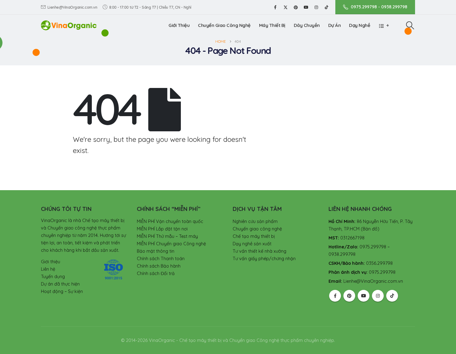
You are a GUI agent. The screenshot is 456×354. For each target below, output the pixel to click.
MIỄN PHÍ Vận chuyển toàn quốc (170, 221)
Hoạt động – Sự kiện (62, 291)
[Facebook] (275, 7)
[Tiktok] (326, 7)
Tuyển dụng (53, 276)
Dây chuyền (307, 25)
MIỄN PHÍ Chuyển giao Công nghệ (171, 244)
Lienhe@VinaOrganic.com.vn (72, 7)
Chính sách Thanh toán (161, 258)
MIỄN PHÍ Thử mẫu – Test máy (167, 236)
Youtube (363, 296)
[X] (285, 7)
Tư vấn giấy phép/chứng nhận (264, 258)
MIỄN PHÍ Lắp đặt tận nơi (162, 229)
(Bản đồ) (370, 229)
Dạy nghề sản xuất (252, 244)
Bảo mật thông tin (155, 251)
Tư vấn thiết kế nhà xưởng (259, 251)
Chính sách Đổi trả (156, 273)
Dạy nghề (359, 25)
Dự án (334, 25)
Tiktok (392, 296)
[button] (410, 25)
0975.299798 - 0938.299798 (379, 7)
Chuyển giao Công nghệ (224, 25)
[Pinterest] (295, 7)
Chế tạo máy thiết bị (254, 236)
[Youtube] (306, 7)
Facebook (335, 296)
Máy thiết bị (272, 25)
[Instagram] (316, 7)
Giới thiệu (179, 25)
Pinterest (349, 296)
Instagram (378, 296)
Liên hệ (48, 269)
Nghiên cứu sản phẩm (255, 221)
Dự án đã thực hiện (60, 284)
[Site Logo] (69, 25)
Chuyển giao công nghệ (257, 229)
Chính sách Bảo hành (159, 266)
